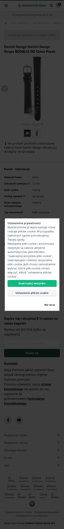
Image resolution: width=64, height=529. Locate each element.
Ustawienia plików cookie (32, 293)
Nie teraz (50, 305)
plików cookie (27, 231)
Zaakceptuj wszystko (32, 283)
